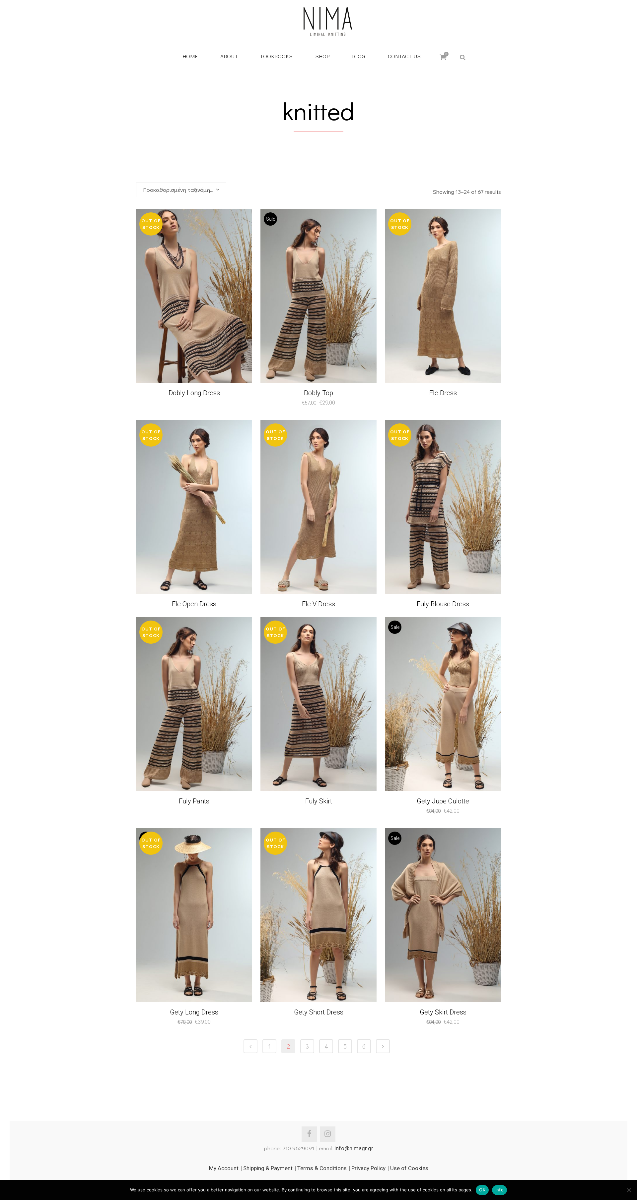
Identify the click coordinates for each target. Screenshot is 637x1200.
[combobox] (181, 190)
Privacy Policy (368, 1168)
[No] (628, 1190)
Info (499, 1189)
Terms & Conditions (322, 1168)
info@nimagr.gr (353, 1148)
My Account (224, 1168)
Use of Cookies (409, 1168)
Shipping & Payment (268, 1168)
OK (482, 1189)
